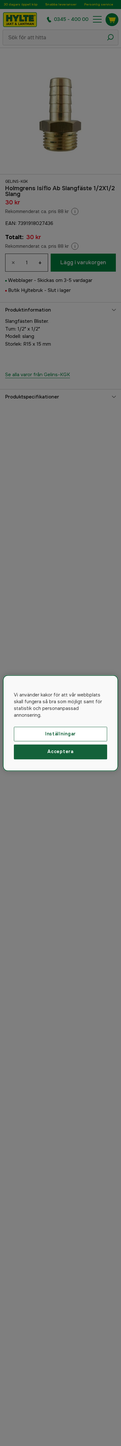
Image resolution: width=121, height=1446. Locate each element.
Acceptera (60, 752)
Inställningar (60, 734)
